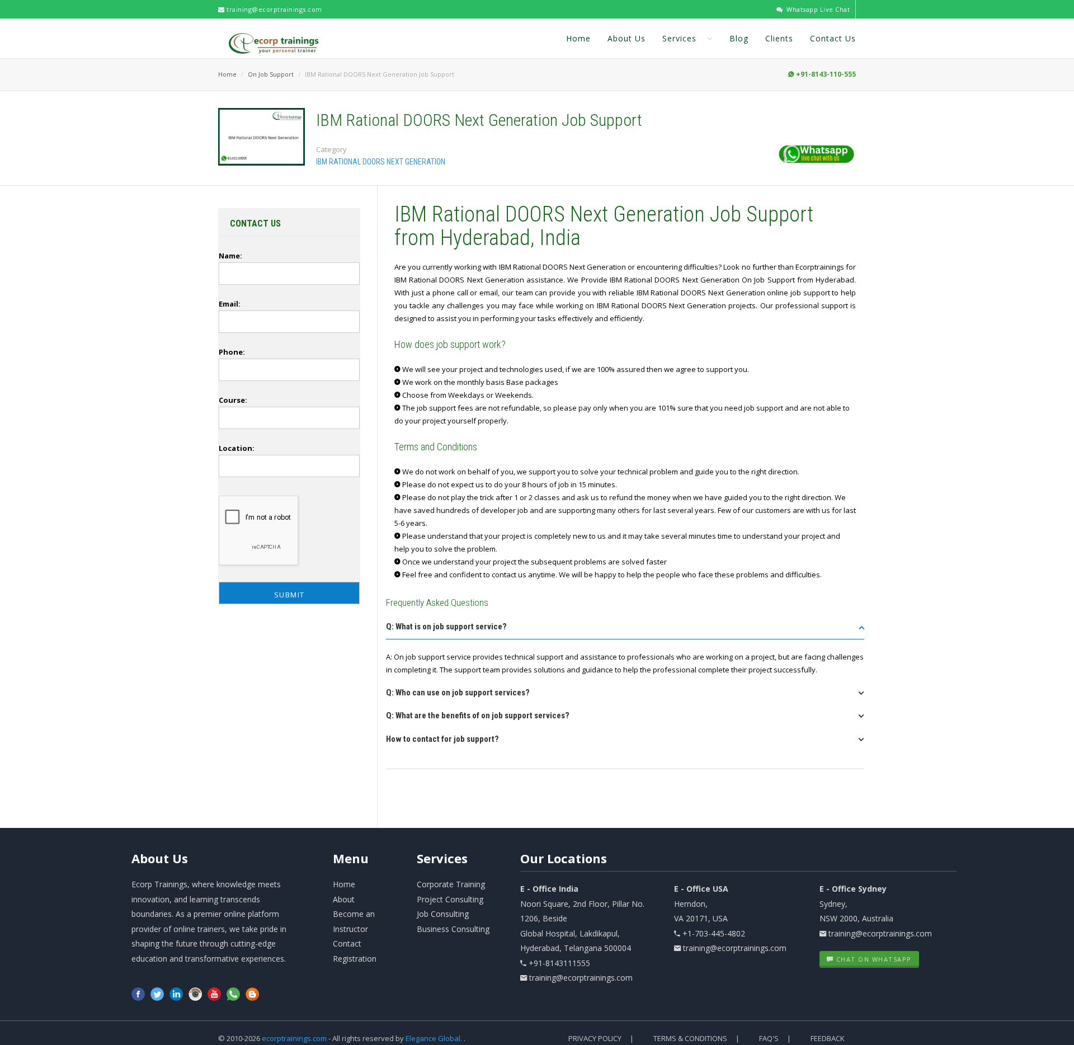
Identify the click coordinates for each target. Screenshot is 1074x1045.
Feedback (828, 1038)
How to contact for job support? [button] (442, 739)
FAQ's (769, 1038)
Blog (738, 38)
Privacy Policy (594, 1038)
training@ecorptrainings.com (273, 9)
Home (578, 38)
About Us (626, 38)
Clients (779, 38)
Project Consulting (450, 899)
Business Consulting (453, 929)
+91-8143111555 (559, 963)
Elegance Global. (434, 1038)
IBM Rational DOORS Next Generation (380, 161)
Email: (230, 304)
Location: (237, 448)
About (159, 858)
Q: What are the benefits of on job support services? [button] (477, 715)
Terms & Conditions (690, 1038)
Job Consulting (443, 914)
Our (563, 858)
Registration (354, 958)
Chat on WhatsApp (872, 959)
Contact (347, 943)
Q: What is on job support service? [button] (446, 627)
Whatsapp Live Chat (817, 9)
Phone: (232, 352)
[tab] (625, 630)
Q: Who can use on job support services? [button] (458, 693)
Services (680, 38)
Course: (233, 400)
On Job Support (271, 74)
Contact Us (833, 38)
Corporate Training (451, 884)
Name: (230, 256)
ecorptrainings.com (295, 1038)
